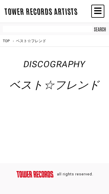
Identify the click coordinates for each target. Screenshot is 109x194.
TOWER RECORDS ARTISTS (41, 11)
